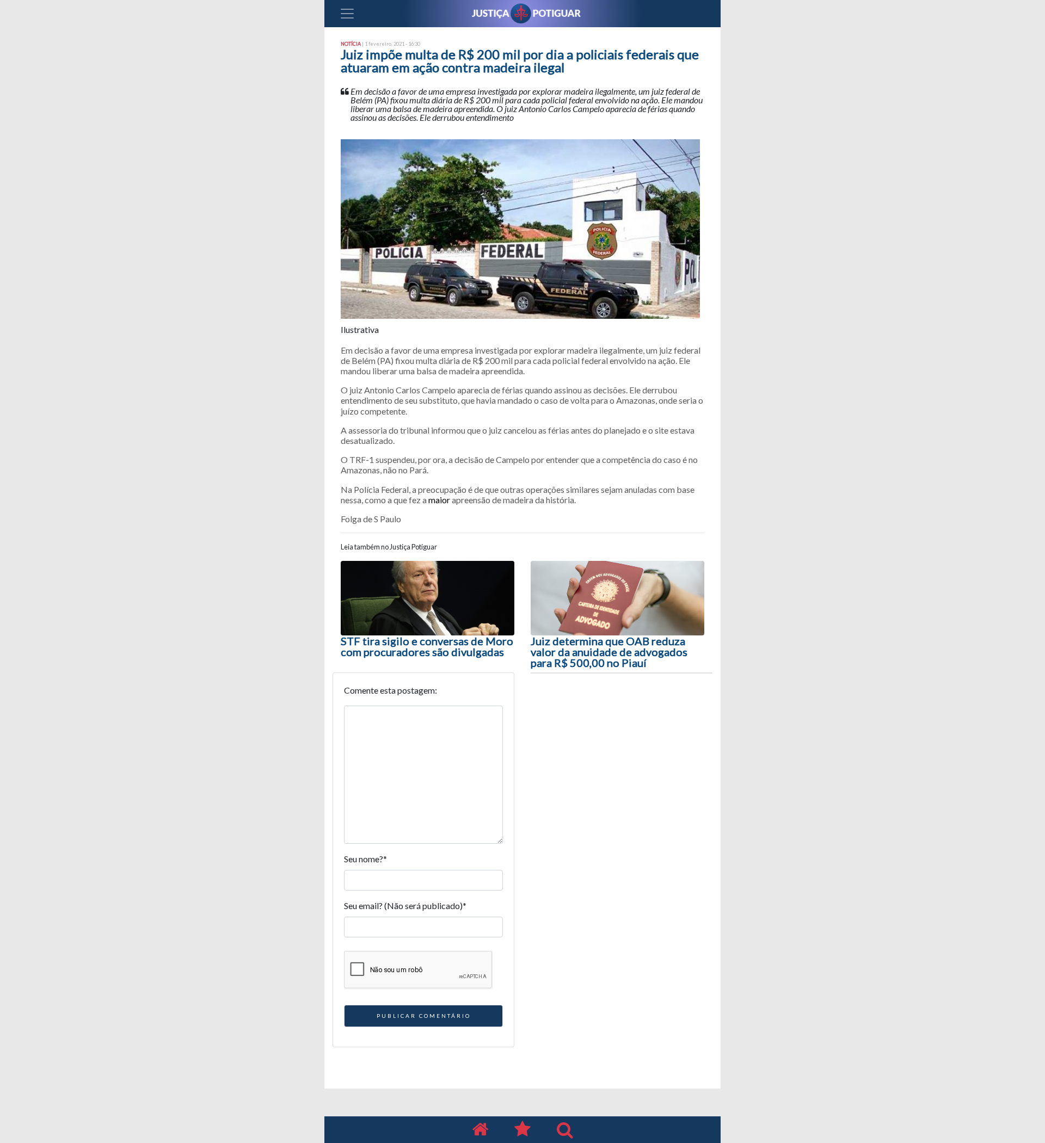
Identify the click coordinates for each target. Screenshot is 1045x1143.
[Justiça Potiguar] (480, 1130)
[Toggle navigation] (347, 13)
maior (439, 500)
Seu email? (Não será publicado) (405, 905)
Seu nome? (365, 859)
